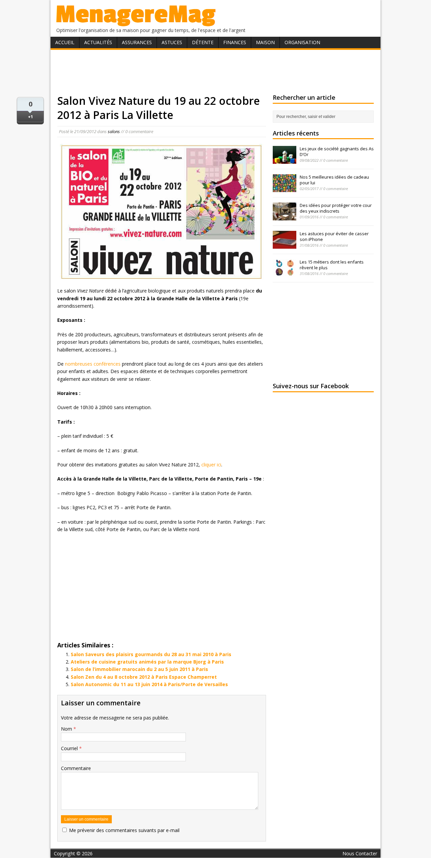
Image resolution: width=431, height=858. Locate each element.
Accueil (64, 42)
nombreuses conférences (93, 364)
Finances (234, 42)
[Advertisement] (215, 72)
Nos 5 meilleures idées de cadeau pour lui (334, 180)
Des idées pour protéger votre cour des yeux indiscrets (336, 208)
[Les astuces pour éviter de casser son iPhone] (284, 245)
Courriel (70, 748)
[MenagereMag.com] (136, 23)
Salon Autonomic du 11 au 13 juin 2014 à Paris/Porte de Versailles (149, 684)
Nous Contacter (359, 853)
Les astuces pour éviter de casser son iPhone (334, 236)
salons (114, 131)
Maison (265, 42)
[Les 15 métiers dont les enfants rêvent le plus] (284, 273)
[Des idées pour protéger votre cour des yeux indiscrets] (284, 217)
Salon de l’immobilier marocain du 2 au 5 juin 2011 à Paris (139, 669)
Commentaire (76, 768)
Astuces (172, 42)
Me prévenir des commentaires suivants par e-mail (124, 830)
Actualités (98, 42)
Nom (67, 729)
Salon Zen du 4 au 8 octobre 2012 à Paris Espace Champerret (144, 677)
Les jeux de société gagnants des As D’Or (337, 151)
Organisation (302, 42)
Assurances (137, 42)
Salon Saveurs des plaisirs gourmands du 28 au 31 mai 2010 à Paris (151, 654)
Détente (202, 42)
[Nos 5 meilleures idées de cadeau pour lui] (284, 188)
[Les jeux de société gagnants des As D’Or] (284, 160)
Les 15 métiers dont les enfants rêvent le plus (332, 265)
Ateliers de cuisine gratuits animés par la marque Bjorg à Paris (147, 661)
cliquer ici (211, 464)
